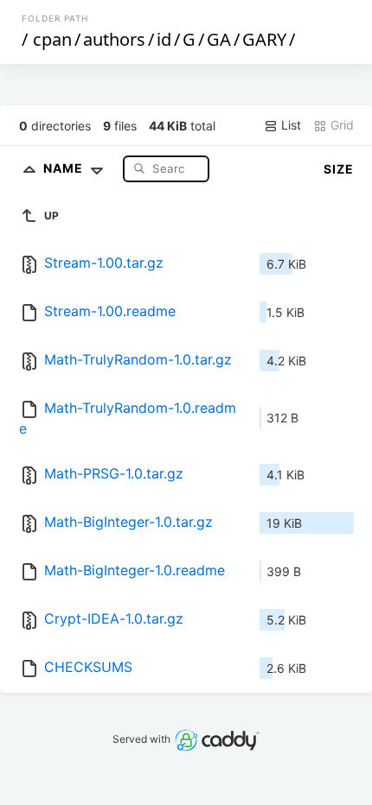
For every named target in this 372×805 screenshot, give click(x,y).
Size (339, 169)
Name (65, 168)
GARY (264, 39)
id (164, 39)
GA (219, 39)
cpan (52, 39)
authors (114, 39)
